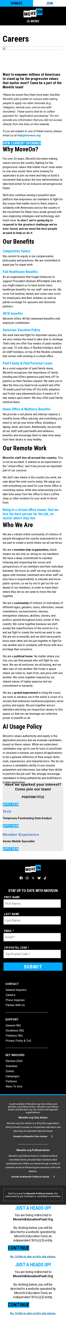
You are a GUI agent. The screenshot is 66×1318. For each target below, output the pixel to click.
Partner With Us (15, 1005)
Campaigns (12, 1076)
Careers (10, 995)
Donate (16, 3)
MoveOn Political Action (39, 1193)
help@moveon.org (28, 135)
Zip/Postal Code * (16, 947)
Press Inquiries (15, 1000)
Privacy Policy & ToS (18, 1040)
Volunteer (11, 1066)
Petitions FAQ (14, 1035)
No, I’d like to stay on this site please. (33, 1256)
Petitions (11, 1081)
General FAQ (13, 1025)
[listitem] (33, 759)
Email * (9, 931)
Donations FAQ (15, 1030)
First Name (12, 897)
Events (10, 1071)
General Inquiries (16, 990)
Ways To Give (14, 1086)
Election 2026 (14, 1061)
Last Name (11, 914)
